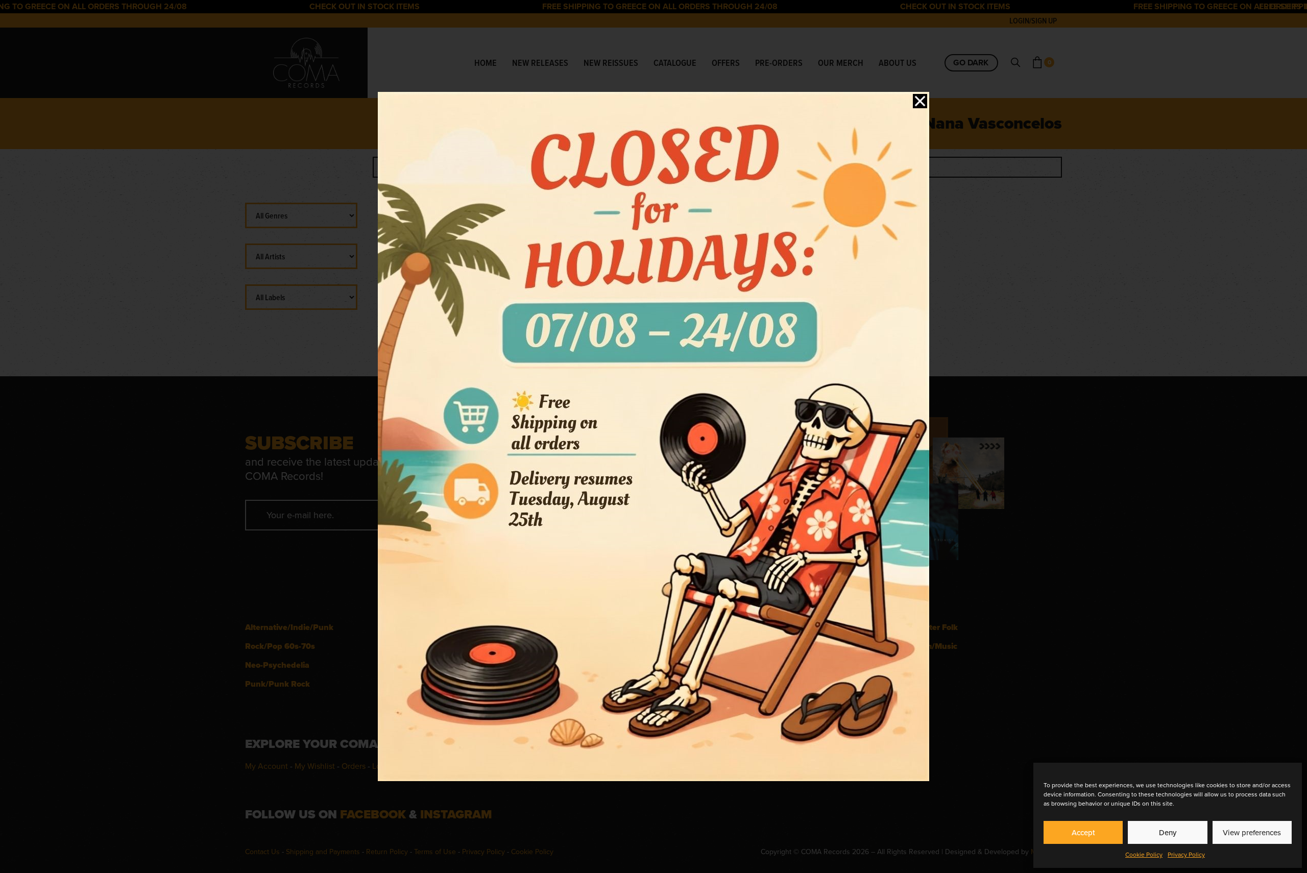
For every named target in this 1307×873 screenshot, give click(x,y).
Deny (1167, 832)
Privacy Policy (1186, 854)
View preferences (1252, 832)
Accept (1083, 832)
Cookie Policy (1144, 854)
